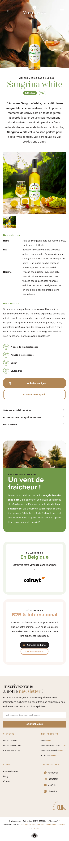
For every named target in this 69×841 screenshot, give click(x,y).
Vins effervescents (53, 745)
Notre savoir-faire (12, 745)
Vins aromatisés (52, 750)
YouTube (52, 785)
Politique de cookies (55, 824)
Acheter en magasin (34, 394)
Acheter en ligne (36, 383)
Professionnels (10, 771)
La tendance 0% (11, 750)
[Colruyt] (34, 578)
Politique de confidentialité (32, 824)
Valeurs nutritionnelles (17, 410)
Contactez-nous (35, 651)
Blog (5, 776)
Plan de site (35, 828)
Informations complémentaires (22, 417)
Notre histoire (10, 740)
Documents (10, 424)
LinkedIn (52, 791)
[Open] (62, 10)
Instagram (53, 779)
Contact (7, 781)
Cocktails (48, 755)
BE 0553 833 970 (11, 824)
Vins (46, 740)
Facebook (53, 772)
